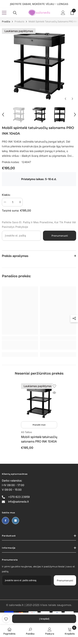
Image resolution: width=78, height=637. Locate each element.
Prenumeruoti (59, 235)
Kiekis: (6, 194)
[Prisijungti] (63, 13)
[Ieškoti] (15, 13)
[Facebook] (5, 520)
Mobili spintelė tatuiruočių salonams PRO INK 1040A (39, 439)
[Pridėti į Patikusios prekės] (54, 386)
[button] (65, 98)
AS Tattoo (26, 432)
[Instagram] (15, 520)
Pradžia (6, 21)
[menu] (4, 12)
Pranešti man (39, 425)
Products (19, 21)
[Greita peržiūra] (54, 393)
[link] (6, 619)
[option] (39, 65)
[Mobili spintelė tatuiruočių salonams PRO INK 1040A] (39, 401)
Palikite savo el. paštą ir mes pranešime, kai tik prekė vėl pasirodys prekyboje (39, 224)
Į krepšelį (44, 618)
